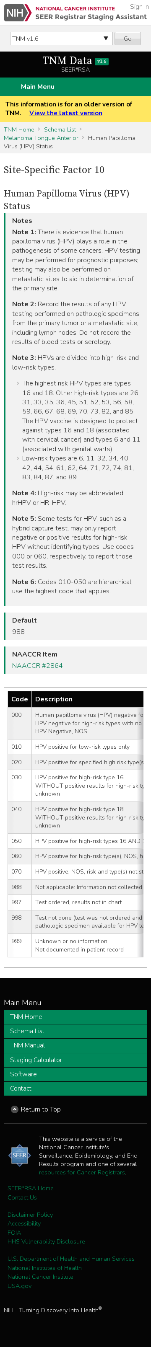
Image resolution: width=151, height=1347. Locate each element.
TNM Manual (27, 1045)
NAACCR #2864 (37, 665)
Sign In (139, 6)
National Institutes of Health (45, 1268)
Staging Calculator (36, 1060)
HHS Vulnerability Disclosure (46, 1241)
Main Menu (38, 86)
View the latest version (65, 113)
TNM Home (19, 129)
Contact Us (22, 1197)
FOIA (14, 1232)
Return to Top (41, 1109)
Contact (20, 1088)
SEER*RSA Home (31, 1188)
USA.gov (19, 1286)
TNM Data (74, 61)
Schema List (60, 129)
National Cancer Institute (40, 1276)
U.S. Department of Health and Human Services (71, 1258)
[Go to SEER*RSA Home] (75, 13)
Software (23, 1074)
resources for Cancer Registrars (82, 1172)
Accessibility (24, 1223)
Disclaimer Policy (30, 1214)
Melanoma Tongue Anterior (41, 138)
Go (128, 38)
